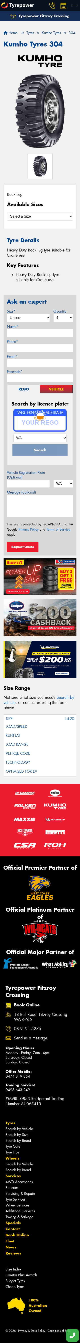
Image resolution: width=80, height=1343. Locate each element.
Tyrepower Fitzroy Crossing (44, 15)
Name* (12, 326)
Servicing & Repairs (20, 1193)
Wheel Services (17, 1205)
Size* (11, 311)
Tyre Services (15, 1199)
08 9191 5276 (27, 1028)
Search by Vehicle (19, 1129)
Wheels (12, 1158)
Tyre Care (13, 1146)
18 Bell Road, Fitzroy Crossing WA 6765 (40, 1017)
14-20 (69, 718)
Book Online (17, 1235)
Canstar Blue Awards (21, 1275)
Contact (13, 1228)
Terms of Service (58, 529)
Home (13, 33)
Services (13, 1175)
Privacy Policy (28, 529)
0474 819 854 (18, 1076)
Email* (12, 356)
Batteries (12, 1187)
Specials (13, 1222)
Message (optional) (21, 492)
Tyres (10, 1122)
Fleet (10, 1241)
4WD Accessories (19, 1182)
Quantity (59, 311)
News (11, 1247)
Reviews (13, 1253)
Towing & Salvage (19, 1217)
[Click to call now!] (52, 5)
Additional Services (20, 1211)
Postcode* (14, 371)
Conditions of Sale (59, 1331)
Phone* (12, 341)
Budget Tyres (15, 1281)
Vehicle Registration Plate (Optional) (26, 475)
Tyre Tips (12, 1152)
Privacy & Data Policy (31, 1331)
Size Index (13, 1269)
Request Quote (22, 547)
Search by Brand (18, 1140)
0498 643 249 (18, 1089)
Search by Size (17, 1134)
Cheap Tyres (15, 1286)
